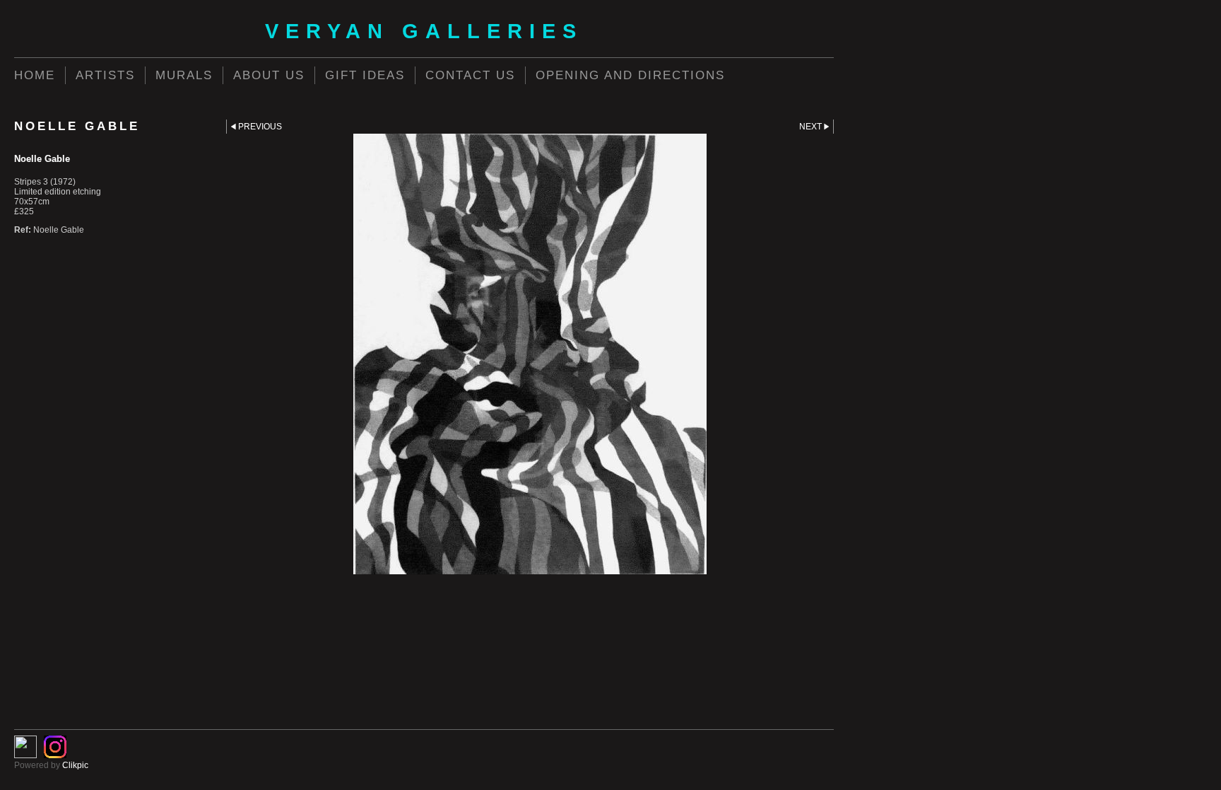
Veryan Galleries (424, 31)
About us (269, 75)
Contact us (470, 75)
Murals (184, 75)
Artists (105, 75)
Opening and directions (630, 75)
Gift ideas (365, 75)
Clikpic (75, 765)
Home (34, 75)
